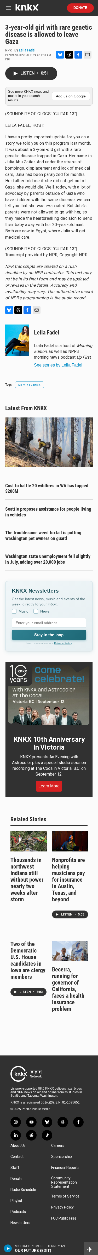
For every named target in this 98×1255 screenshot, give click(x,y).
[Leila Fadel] (17, 340)
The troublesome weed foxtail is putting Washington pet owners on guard (43, 535)
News (44, 611)
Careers (57, 1146)
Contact (17, 1157)
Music (23, 611)
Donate (80, 8)
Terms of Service (65, 1196)
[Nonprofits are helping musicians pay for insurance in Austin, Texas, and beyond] (70, 841)
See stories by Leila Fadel (58, 365)
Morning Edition (29, 384)
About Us (18, 1146)
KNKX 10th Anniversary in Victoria (49, 743)
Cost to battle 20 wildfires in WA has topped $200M (46, 488)
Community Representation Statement (64, 1182)
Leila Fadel (27, 50)
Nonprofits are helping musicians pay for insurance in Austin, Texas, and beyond (68, 880)
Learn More (49, 786)
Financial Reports (65, 1168)
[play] (8, 1248)
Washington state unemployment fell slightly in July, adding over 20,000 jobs (47, 559)
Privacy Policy (63, 643)
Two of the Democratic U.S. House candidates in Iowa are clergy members (27, 960)
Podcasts (18, 1212)
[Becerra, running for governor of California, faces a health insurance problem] (70, 951)
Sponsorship (61, 1157)
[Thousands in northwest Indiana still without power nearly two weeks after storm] (28, 841)
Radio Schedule (23, 1190)
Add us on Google (71, 96)
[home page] (27, 9)
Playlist (16, 1201)
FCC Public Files (64, 1218)
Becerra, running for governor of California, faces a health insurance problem (68, 989)
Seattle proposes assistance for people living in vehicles (48, 511)
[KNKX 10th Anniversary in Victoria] (49, 695)
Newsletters (20, 1223)
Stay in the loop (49, 634)
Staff (14, 1168)
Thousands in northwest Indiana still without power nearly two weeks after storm (26, 880)
